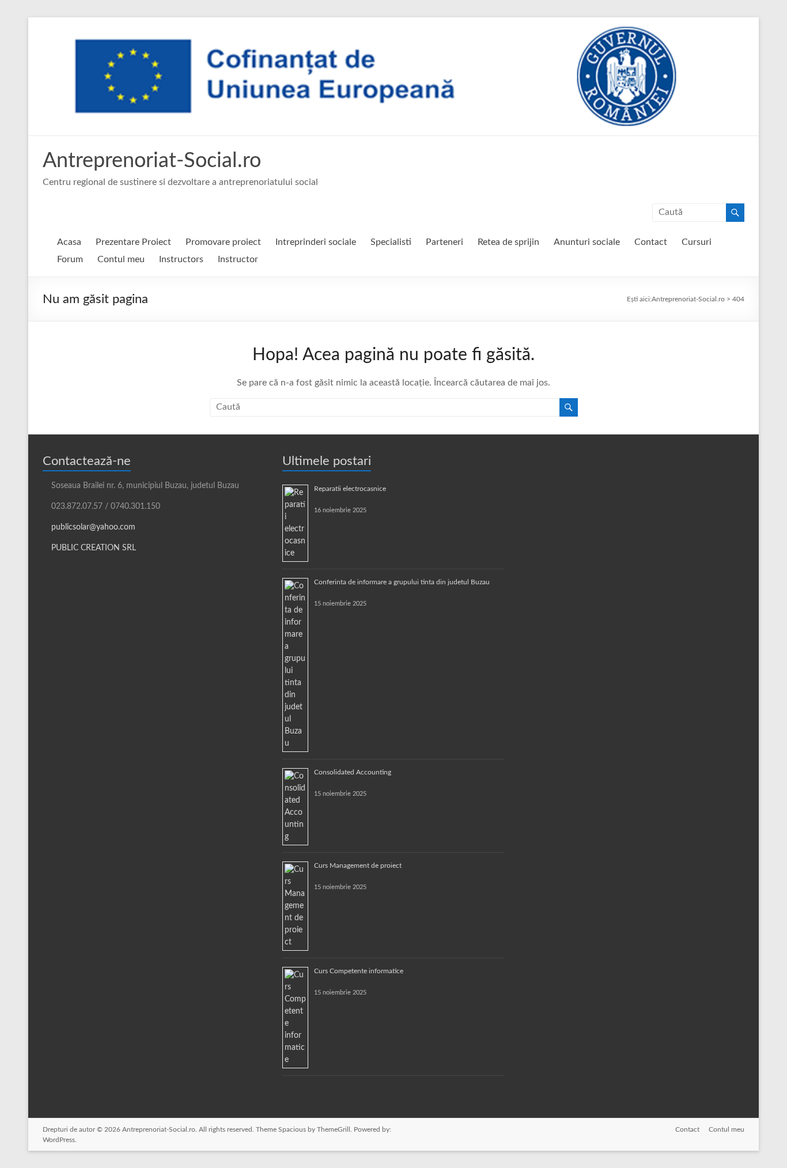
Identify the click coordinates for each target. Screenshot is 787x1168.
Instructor (238, 259)
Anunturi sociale (587, 242)
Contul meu (121, 259)
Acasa (69, 242)
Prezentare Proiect (133, 242)
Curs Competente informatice (358, 970)
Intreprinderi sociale (315, 242)
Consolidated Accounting (352, 772)
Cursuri (697, 242)
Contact (650, 242)
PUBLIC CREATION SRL (93, 548)
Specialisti (390, 242)
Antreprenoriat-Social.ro (152, 160)
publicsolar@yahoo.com (93, 527)
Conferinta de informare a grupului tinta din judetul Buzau (402, 582)
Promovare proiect (223, 242)
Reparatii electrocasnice (350, 488)
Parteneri (444, 242)
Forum (70, 259)
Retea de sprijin (508, 242)
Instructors (181, 259)
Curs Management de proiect (358, 865)
